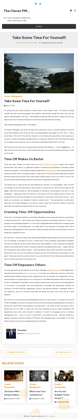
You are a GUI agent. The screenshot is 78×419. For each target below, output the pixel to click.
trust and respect (32, 273)
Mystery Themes (49, 416)
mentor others (55, 270)
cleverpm (21, 330)
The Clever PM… (17, 11)
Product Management (13, 96)
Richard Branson (51, 170)
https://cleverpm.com (32, 333)
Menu (40, 26)
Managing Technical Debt (16, 352)
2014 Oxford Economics (49, 164)
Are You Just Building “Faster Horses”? (62, 394)
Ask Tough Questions (63, 352)
